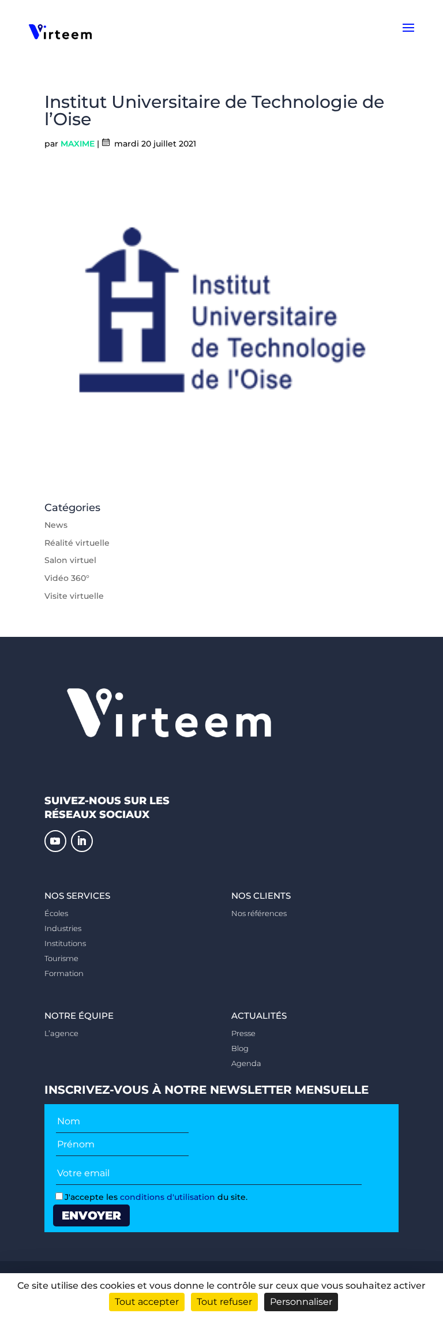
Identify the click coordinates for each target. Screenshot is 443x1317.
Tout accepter (147, 1301)
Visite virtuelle (74, 596)
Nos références (259, 913)
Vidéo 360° (66, 578)
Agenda (246, 1063)
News (55, 525)
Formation (64, 973)
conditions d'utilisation (167, 1197)
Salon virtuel (70, 560)
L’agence (61, 1033)
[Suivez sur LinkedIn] (82, 841)
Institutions (65, 943)
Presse (243, 1033)
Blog (240, 1048)
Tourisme (61, 958)
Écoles (56, 913)
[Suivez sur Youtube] (55, 841)
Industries (62, 928)
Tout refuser (224, 1301)
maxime (78, 143)
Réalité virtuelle (77, 543)
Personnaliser (301, 1301)
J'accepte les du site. (156, 1197)
